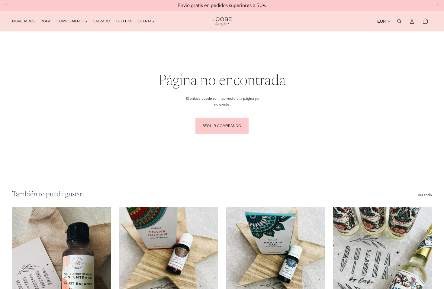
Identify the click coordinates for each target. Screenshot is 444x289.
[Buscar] (399, 21)
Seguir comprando (222, 125)
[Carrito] (425, 21)
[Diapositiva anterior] (342, 269)
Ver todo (425, 195)
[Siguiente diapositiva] (423, 269)
